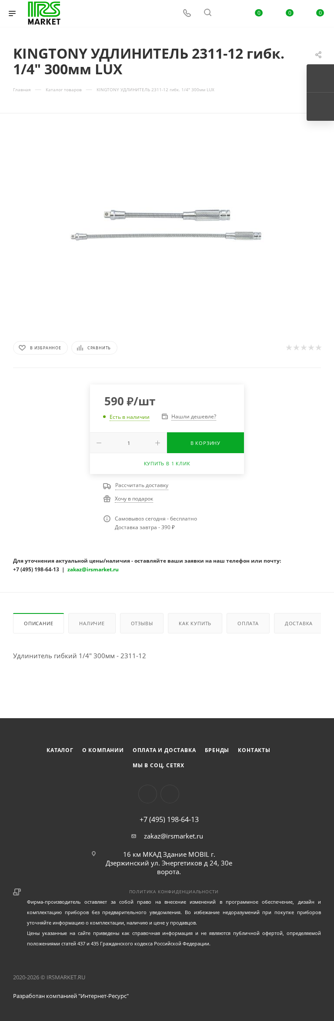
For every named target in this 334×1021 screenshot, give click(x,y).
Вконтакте (147, 794)
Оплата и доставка (164, 750)
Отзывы (142, 623)
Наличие (92, 623)
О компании (103, 750)
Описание (38, 623)
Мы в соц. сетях (158, 765)
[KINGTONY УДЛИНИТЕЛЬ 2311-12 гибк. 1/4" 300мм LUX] (167, 225)
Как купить (195, 623)
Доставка (299, 623)
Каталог (60, 750)
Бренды (217, 750)
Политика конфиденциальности (174, 891)
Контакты (254, 750)
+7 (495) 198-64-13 (169, 819)
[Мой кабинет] (228, 13)
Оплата (248, 623)
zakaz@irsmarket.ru (173, 836)
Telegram (169, 794)
